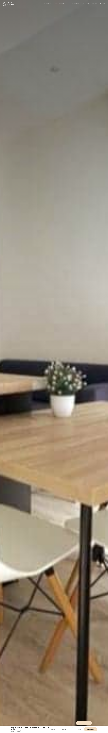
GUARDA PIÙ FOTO (85, 723)
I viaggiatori (47, 3)
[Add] (82, 729)
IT (100, 3)
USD (104, 3)
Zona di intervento (59, 3)
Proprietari (85, 3)
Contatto (94, 3)
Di (67, 3)
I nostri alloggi (75, 3)
